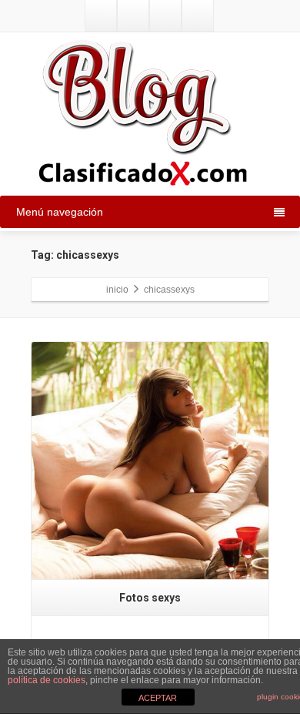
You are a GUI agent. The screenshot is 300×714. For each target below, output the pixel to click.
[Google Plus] (165, 15)
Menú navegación (59, 212)
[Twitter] (100, 15)
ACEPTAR (157, 697)
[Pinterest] (197, 15)
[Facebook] (133, 15)
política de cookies (46, 680)
